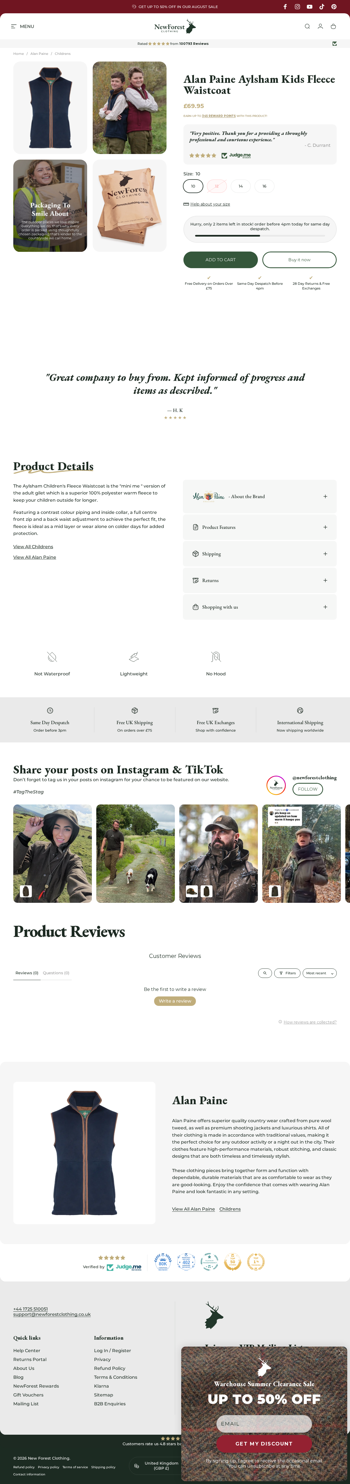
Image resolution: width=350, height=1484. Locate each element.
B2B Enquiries (110, 1403)
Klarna (101, 1386)
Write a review (175, 1001)
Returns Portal (29, 1359)
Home (18, 54)
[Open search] (265, 973)
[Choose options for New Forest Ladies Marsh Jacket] (275, 891)
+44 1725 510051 (30, 1309)
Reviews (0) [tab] (26, 972)
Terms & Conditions (115, 1377)
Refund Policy (109, 1368)
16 (264, 186)
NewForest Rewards (36, 1386)
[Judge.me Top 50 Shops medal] (233, 1262)
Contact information (29, 1474)
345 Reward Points (219, 116)
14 (241, 186)
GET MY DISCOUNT (264, 1444)
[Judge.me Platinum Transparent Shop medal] (209, 1262)
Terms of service (75, 1467)
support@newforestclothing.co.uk (52, 1314)
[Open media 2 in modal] (130, 107)
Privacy (102, 1359)
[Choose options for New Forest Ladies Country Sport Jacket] (26, 891)
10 (193, 186)
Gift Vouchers (28, 1395)
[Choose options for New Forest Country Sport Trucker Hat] (192, 891)
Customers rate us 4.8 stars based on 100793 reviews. (175, 1443)
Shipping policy (103, 1467)
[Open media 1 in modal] (50, 107)
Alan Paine (39, 54)
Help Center (26, 1350)
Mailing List (26, 1403)
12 (217, 186)
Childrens (63, 54)
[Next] (321, 853)
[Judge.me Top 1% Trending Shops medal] (256, 1262)
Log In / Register (112, 1350)
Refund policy (24, 1467)
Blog (18, 1377)
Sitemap (103, 1395)
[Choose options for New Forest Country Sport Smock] (206, 891)
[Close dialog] (341, 1353)
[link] (52, 657)
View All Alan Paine (193, 1209)
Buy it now (299, 259)
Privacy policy (48, 1467)
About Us (23, 1368)
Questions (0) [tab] (56, 972)
